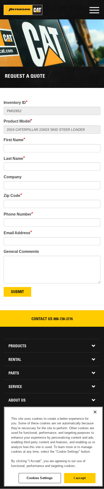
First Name (13, 140)
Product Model (17, 121)
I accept (80, 478)
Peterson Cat (23, 10)
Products (17, 346)
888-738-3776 (63, 319)
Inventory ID (15, 103)
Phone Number (17, 214)
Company (13, 177)
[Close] (95, 412)
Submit (17, 292)
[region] (53, 447)
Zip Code (12, 196)
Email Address (17, 233)
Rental (14, 360)
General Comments (21, 251)
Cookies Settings (39, 478)
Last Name (13, 158)
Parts (13, 373)
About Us (17, 401)
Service (15, 387)
